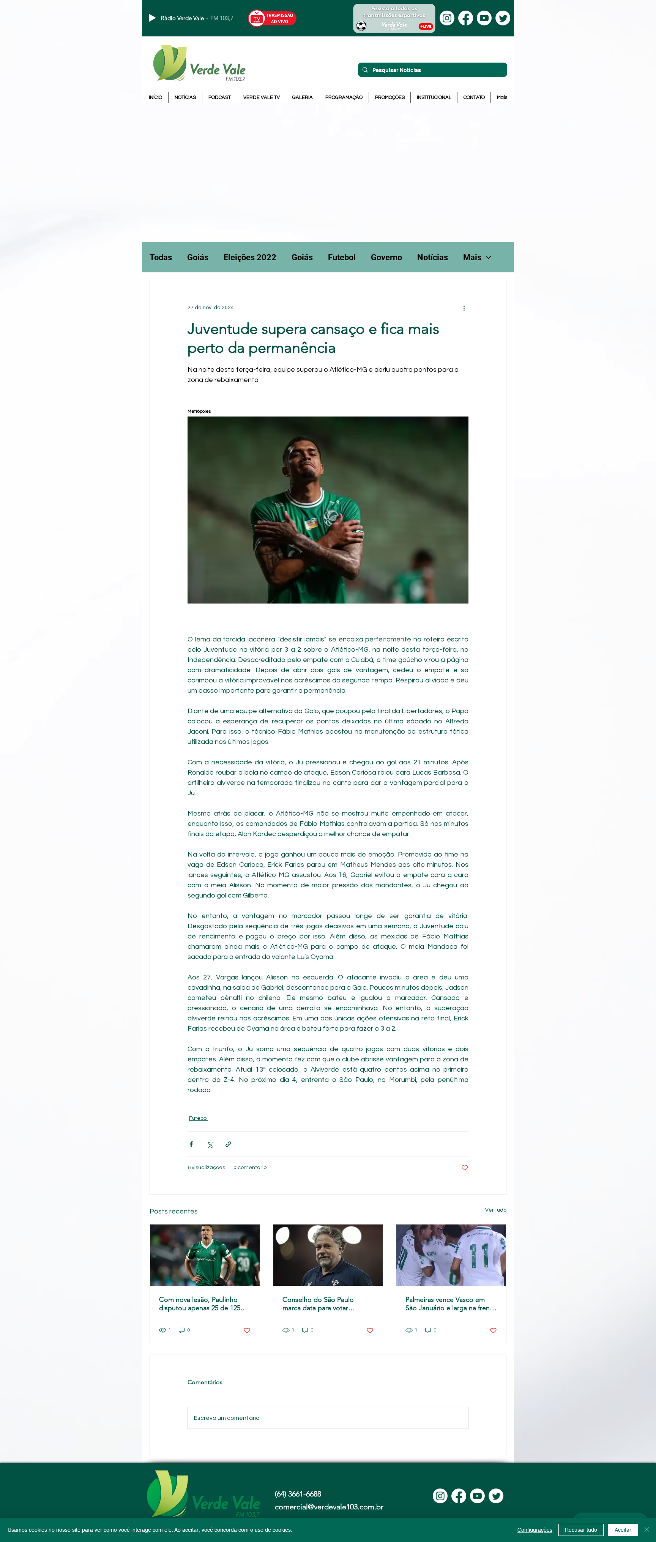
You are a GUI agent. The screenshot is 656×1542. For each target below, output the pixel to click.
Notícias (432, 257)
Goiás (197, 257)
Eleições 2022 (250, 257)
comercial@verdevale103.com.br (329, 1506)
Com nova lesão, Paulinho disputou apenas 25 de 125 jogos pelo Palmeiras (199, 1303)
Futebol (342, 257)
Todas (161, 257)
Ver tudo (495, 1210)
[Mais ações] (463, 307)
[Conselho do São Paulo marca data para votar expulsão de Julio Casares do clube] (328, 1255)
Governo (386, 257)
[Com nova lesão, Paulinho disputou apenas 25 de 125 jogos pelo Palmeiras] (205, 1255)
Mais (472, 257)
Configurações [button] (534, 1530)
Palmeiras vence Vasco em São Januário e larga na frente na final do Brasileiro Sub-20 (450, 1303)
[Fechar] (646, 1530)
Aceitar (623, 1530)
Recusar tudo (581, 1530)
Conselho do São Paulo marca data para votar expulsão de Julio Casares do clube (327, 1303)
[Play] (152, 18)
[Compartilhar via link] (228, 1144)
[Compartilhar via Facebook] (191, 1144)
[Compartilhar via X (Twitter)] (209, 1144)
